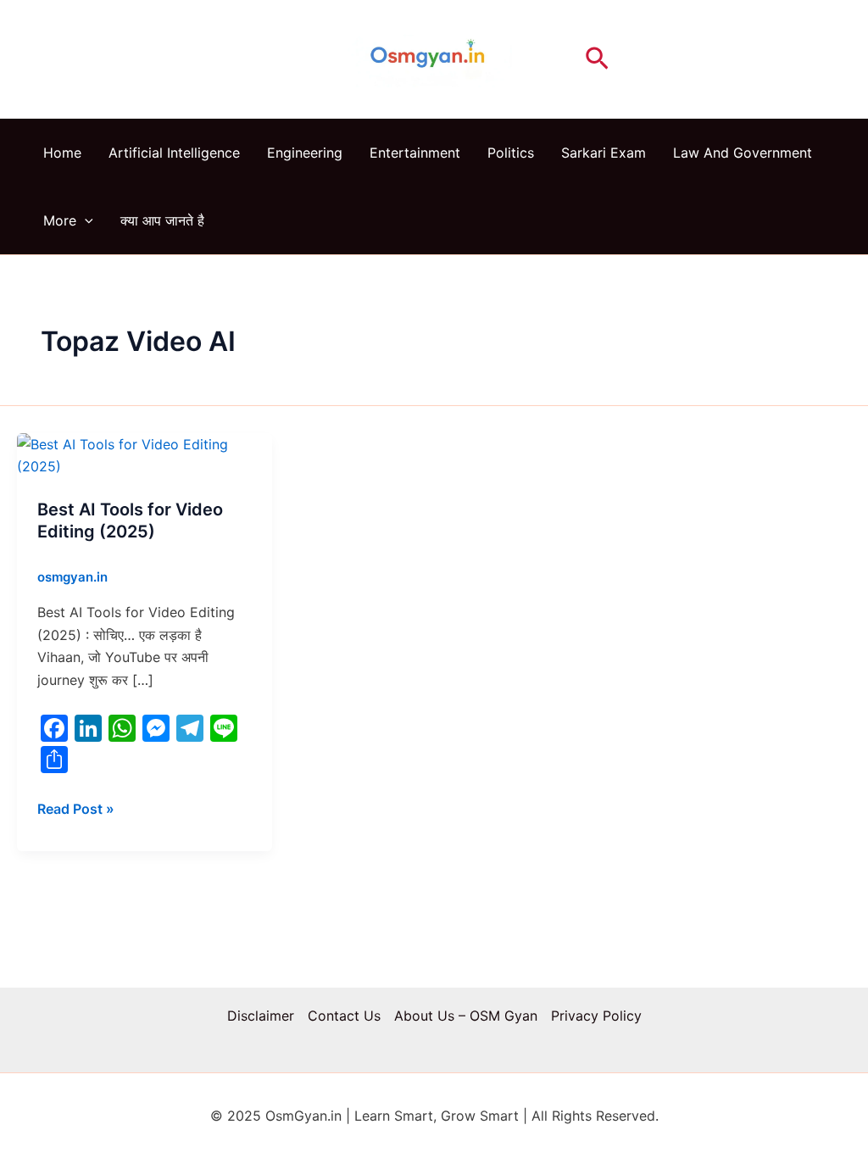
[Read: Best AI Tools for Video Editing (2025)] (144, 454)
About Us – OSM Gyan (465, 1015)
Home (62, 152)
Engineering (304, 152)
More (59, 220)
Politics (510, 152)
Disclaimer (260, 1015)
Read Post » (75, 807)
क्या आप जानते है (162, 220)
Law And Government (742, 152)
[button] (597, 59)
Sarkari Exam (603, 152)
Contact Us (344, 1015)
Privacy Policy (596, 1015)
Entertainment (415, 152)
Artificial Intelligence (174, 152)
